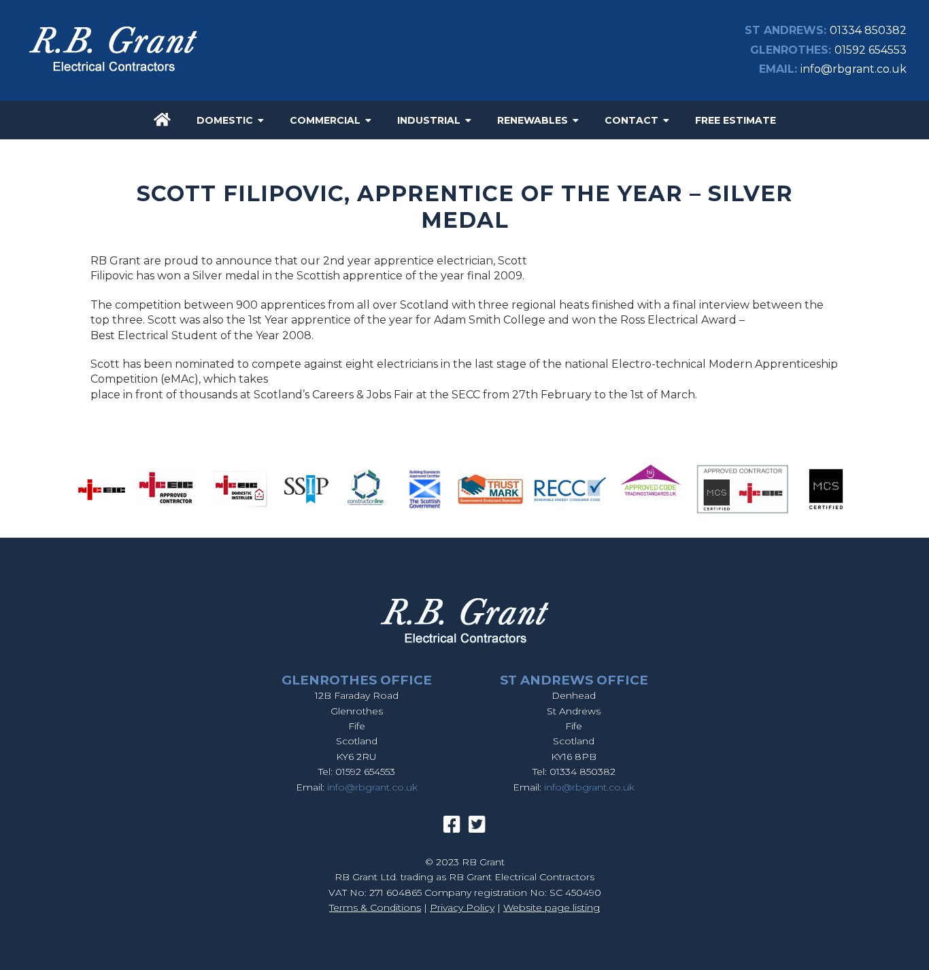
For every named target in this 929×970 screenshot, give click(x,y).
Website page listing (551, 907)
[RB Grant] (112, 73)
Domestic (225, 120)
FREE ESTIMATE (735, 120)
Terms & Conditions (375, 907)
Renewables (532, 120)
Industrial (428, 120)
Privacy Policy (462, 907)
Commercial (325, 120)
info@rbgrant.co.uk (853, 69)
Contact (631, 120)
